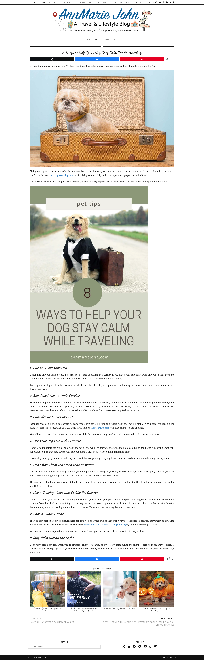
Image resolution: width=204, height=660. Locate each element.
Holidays (103, 2)
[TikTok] (163, 2)
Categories (87, 2)
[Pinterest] (156, 2)
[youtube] (145, 646)
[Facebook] (167, 2)
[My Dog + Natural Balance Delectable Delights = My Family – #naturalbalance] (84, 589)
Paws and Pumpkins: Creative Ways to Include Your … (156, 609)
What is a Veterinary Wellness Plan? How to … (120, 609)
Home (34, 2)
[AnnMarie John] (102, 18)
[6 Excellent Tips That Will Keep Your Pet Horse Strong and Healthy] (47, 589)
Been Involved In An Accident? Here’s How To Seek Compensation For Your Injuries (138, 622)
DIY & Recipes (49, 2)
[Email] (170, 2)
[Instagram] (153, 2)
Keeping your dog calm (61, 175)
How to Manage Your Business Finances (52, 620)
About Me (92, 39)
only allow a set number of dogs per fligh (105, 524)
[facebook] (134, 646)
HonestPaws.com (100, 427)
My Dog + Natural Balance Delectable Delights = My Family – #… (84, 609)
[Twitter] (149, 2)
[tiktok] (150, 646)
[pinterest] (139, 646)
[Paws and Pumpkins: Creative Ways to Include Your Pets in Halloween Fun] (156, 589)
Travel (138, 2)
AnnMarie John (41, 657)
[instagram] (129, 646)
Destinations (121, 2)
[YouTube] (160, 2)
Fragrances (69, 2)
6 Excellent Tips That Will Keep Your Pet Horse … (47, 609)
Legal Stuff (110, 39)
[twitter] (123, 646)
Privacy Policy (169, 657)
